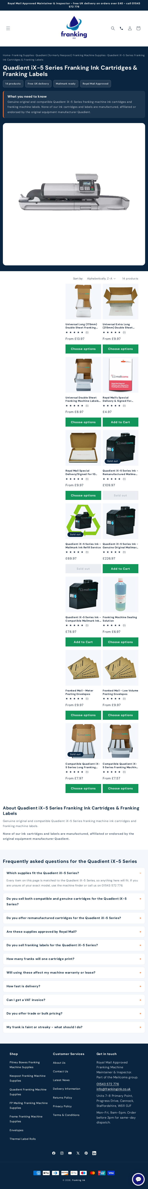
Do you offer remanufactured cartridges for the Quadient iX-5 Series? (64, 918)
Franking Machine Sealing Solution (120, 619)
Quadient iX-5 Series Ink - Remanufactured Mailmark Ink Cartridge (120, 472)
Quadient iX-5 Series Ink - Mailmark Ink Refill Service (83, 545)
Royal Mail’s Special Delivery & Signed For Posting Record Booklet (118, 399)
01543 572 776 (108, 1084)
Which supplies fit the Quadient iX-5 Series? (43, 873)
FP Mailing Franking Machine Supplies (29, 1105)
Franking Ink (78, 1180)
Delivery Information (66, 1088)
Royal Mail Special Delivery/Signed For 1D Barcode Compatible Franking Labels (80, 472)
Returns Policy (62, 1097)
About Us (59, 1062)
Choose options (83, 349)
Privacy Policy (62, 1106)
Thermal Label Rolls (23, 1139)
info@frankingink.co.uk (114, 1089)
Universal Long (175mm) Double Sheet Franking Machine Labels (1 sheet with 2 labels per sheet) (82, 326)
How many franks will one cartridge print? (41, 959)
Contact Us (60, 1071)
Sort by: (78, 278)
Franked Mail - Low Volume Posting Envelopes (120, 692)
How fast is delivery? (23, 986)
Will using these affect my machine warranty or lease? (51, 972)
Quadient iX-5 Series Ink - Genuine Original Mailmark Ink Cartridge (120, 545)
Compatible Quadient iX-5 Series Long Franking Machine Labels (83, 765)
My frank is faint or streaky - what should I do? (45, 1027)
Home (6, 55)
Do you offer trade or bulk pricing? (35, 1013)
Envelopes (16, 1130)
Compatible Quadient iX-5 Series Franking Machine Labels (120, 765)
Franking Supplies (23, 55)
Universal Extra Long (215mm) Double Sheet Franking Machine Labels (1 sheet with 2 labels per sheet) (119, 326)
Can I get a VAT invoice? (26, 1000)
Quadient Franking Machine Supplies (28, 1092)
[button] (8, 28)
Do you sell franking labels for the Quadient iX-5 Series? (52, 945)
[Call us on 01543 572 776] (121, 28)
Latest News (61, 1080)
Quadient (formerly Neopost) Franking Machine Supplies (71, 55)
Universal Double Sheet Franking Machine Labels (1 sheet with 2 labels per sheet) (82, 399)
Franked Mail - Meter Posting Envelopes (79, 692)
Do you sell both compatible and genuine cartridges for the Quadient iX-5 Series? (67, 901)
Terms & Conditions (66, 1115)
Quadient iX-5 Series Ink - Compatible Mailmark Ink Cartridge (83, 619)
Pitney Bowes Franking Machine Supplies (25, 1065)
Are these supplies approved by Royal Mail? (42, 932)
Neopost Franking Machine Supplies (27, 1078)
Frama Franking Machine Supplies (26, 1119)
